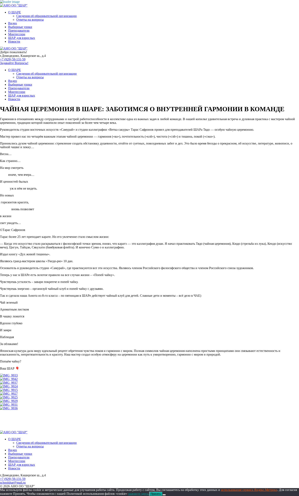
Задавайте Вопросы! (14, 63)
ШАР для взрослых (21, 38)
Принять (156, 493)
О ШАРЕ (14, 12)
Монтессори (16, 34)
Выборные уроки (20, 27)
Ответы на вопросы (30, 19)
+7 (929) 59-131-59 (12, 59)
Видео (12, 23)
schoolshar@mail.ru (13, 482)
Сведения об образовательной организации (46, 16)
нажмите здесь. (138, 493)
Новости (14, 41)
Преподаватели (18, 30)
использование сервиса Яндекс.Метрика (249, 490)
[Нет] (164, 494)
